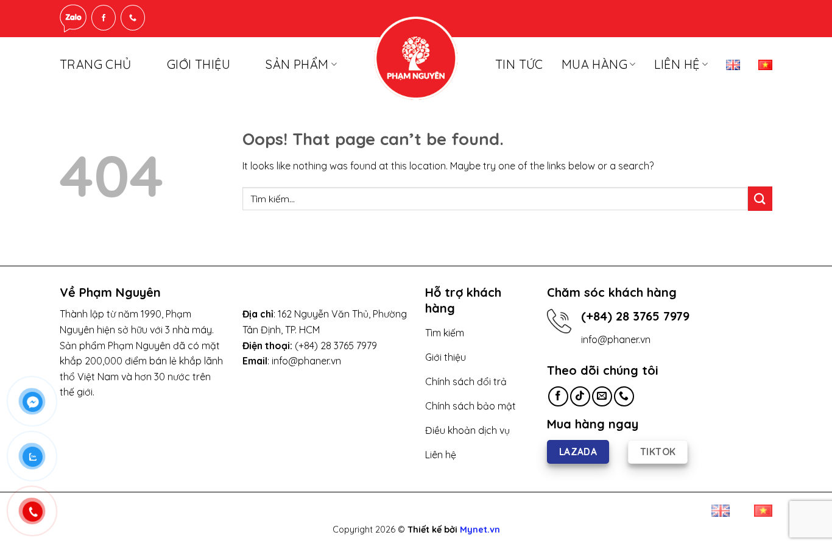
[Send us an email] (602, 396)
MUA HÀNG (594, 64)
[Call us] (624, 396)
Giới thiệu (198, 64)
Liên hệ (677, 64)
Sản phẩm (297, 64)
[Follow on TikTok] (580, 396)
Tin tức (519, 64)
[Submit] (760, 198)
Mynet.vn (480, 529)
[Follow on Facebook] (558, 396)
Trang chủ (96, 64)
